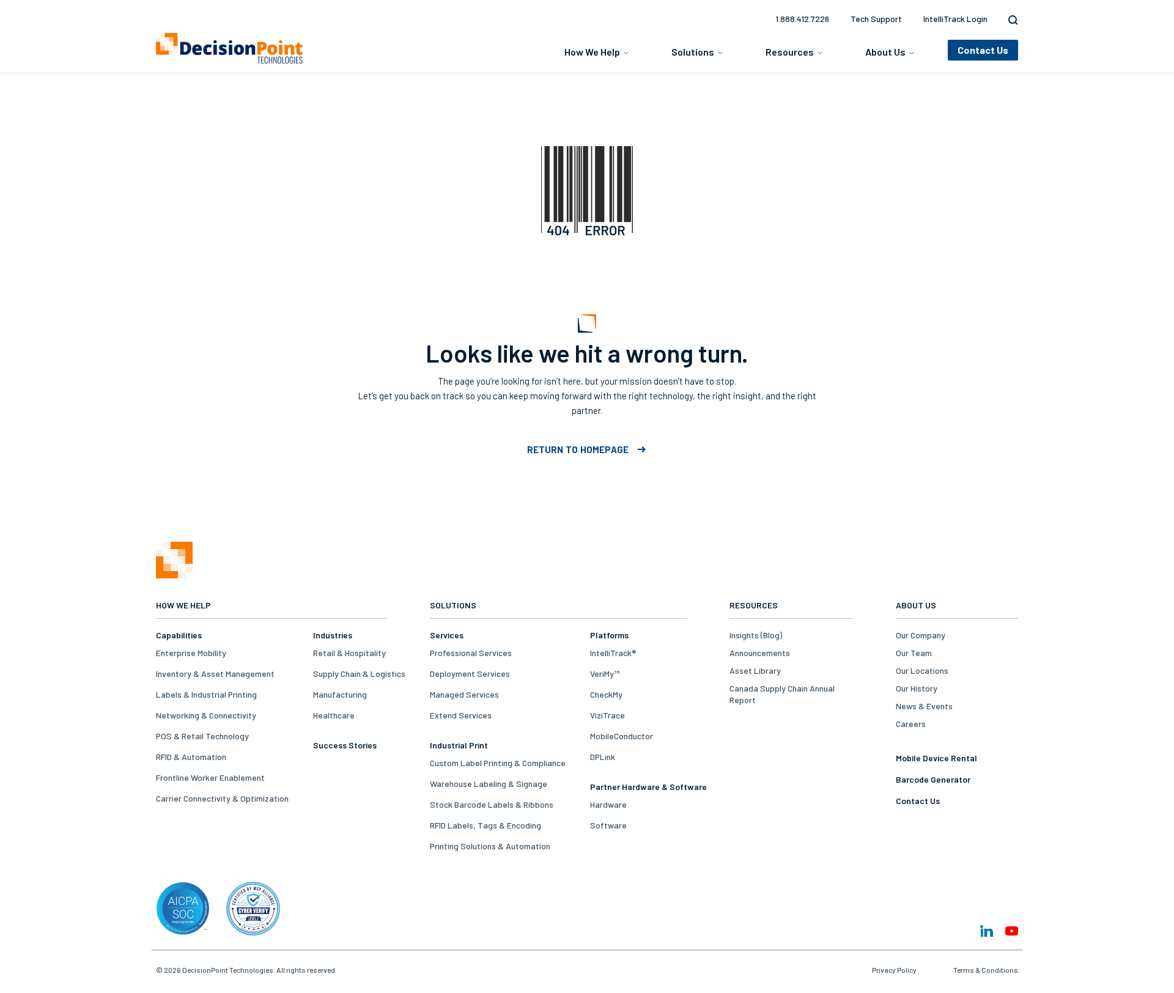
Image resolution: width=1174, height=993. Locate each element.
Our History (916, 688)
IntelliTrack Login (955, 18)
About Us (885, 51)
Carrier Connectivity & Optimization (222, 798)
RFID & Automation (191, 756)
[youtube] (1011, 931)
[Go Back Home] (174, 575)
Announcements (759, 653)
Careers (911, 723)
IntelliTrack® (613, 653)
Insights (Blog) (755, 635)
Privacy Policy (894, 969)
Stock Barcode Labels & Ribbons (491, 804)
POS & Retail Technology (202, 736)
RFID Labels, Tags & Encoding (485, 825)
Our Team (914, 653)
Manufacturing (340, 694)
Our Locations (922, 670)
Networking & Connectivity (206, 715)
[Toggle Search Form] (1010, 20)
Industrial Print (459, 745)
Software (608, 825)
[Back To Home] (229, 48)
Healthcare (334, 715)
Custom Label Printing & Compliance (498, 763)
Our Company (920, 635)
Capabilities (179, 635)
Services (446, 635)
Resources (790, 51)
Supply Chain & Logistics (359, 673)
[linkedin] (986, 931)
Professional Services (471, 653)
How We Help (592, 51)
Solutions (692, 51)
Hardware (608, 804)
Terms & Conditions (985, 969)
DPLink (602, 756)
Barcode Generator (933, 779)
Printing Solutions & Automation (490, 846)
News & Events (924, 706)
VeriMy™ (604, 673)
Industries (332, 635)
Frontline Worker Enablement (210, 777)
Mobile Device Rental (936, 758)
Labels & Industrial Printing (206, 694)
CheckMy (606, 694)
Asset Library (755, 670)
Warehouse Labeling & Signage (488, 783)
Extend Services (461, 715)
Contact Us (918, 801)
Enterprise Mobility (191, 653)
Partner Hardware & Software (648, 786)
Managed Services (464, 694)
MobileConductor (621, 736)
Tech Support (876, 18)
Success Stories (345, 745)
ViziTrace (607, 715)
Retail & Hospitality (349, 653)
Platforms (609, 635)
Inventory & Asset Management (215, 673)
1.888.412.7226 (802, 18)
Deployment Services (470, 673)
